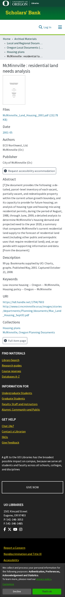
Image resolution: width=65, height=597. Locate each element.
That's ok (47, 591)
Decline (17, 591)
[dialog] (32, 580)
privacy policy (43, 579)
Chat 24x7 (8, 426)
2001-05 (7, 132)
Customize (8, 584)
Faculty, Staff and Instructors (20, 404)
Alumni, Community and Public (21, 409)
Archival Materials (25, 39)
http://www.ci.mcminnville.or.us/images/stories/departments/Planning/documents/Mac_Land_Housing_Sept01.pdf (32, 311)
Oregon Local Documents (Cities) (25, 47)
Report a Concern (14, 548)
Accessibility (11, 560)
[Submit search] (40, 27)
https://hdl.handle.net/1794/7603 (23, 302)
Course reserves (11, 371)
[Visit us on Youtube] (15, 529)
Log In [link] (47, 27)
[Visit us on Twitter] (9, 529)
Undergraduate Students (17, 393)
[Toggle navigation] (60, 27)
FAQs (5, 437)
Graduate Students (13, 398)
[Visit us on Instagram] (20, 529)
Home (6, 39)
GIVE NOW (32, 487)
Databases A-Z (11, 376)
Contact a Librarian (14, 431)
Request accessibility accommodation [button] (31, 171)
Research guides (12, 365)
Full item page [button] (17, 340)
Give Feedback (10, 442)
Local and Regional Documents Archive (25, 43)
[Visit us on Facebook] (5, 529)
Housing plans (16, 52)
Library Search (10, 360)
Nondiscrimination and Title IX (23, 554)
